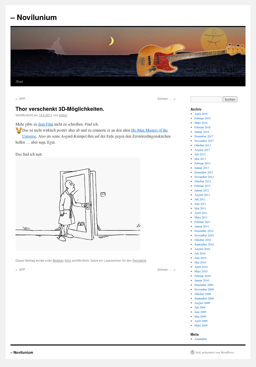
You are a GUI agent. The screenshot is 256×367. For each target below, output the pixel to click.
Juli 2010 (200, 253)
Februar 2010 (202, 276)
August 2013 (202, 150)
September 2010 (204, 244)
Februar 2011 (202, 222)
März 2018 (201, 123)
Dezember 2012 (203, 172)
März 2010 (201, 271)
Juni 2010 (200, 258)
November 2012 (204, 177)
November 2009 (204, 289)
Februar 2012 (202, 186)
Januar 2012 (201, 190)
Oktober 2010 (202, 240)
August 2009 (202, 303)
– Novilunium (33, 17)
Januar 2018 (201, 132)
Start (19, 81)
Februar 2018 (202, 127)
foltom (63, 115)
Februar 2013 (202, 163)
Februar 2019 (202, 118)
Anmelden (200, 339)
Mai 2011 (200, 208)
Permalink (139, 260)
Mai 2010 (200, 262)
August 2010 (202, 249)
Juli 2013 (200, 154)
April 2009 (201, 321)
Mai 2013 (200, 159)
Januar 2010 (201, 280)
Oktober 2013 (202, 145)
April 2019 (201, 114)
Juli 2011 (200, 199)
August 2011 (202, 195)
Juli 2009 (200, 307)
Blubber (58, 260)
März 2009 (201, 325)
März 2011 (201, 217)
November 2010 (204, 235)
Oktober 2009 (202, 294)
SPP (20, 98)
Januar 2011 (201, 226)
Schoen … (167, 98)
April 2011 (201, 213)
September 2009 (204, 298)
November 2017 (204, 141)
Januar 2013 (201, 168)
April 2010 (201, 267)
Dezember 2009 (203, 285)
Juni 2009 (200, 312)
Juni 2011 (200, 204)
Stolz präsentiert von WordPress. (215, 352)
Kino (68, 260)
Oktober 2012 (202, 181)
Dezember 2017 (203, 136)
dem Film (45, 124)
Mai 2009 (200, 316)
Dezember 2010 (203, 231)
